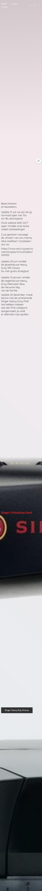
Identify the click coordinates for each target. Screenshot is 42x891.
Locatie (14, 4)
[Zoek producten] (38, 160)
